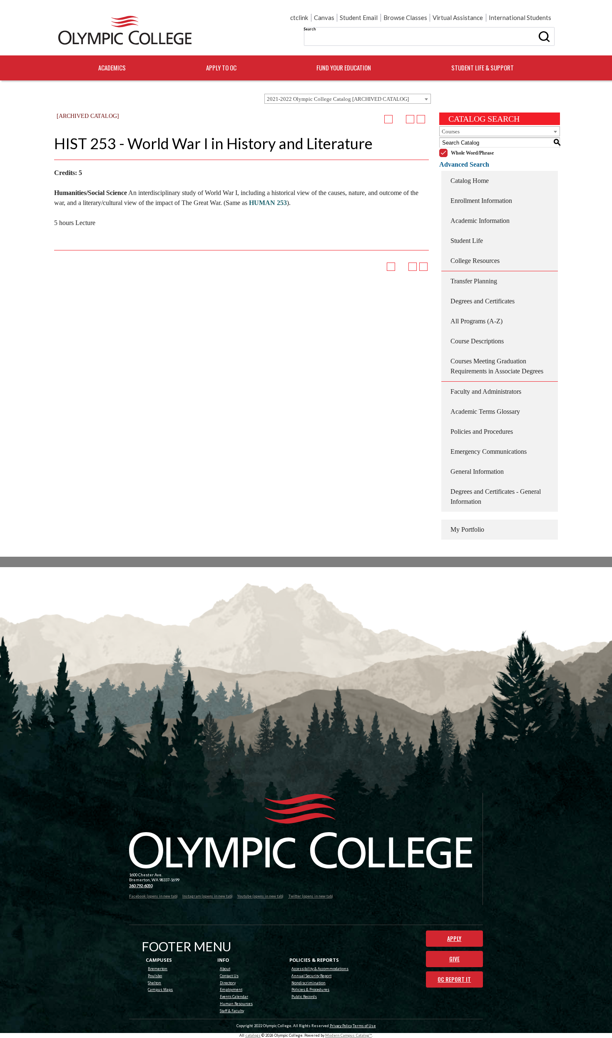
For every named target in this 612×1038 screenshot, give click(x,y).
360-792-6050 (140, 885)
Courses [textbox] (451, 131)
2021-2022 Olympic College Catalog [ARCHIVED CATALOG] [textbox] (338, 99)
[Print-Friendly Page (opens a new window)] (410, 119)
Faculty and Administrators (485, 391)
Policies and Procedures (481, 431)
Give (454, 959)
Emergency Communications (488, 451)
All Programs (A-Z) (476, 321)
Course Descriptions (477, 341)
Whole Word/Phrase (472, 153)
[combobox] (347, 99)
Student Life (466, 240)
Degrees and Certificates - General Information (495, 496)
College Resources (475, 260)
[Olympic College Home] (300, 831)
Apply (454, 938)
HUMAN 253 (268, 202)
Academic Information (480, 220)
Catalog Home (469, 180)
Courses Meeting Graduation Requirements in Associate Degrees (496, 366)
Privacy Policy (341, 1025)
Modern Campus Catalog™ (348, 1035)
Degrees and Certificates (482, 301)
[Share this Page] (399, 119)
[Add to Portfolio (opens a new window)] (388, 119)
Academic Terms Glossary (485, 411)
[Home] (125, 30)
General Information (477, 471)
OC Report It (454, 979)
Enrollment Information (481, 200)
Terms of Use (364, 1025)
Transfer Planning (473, 281)
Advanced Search (464, 164)
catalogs (253, 1035)
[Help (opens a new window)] (421, 119)
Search (310, 29)
